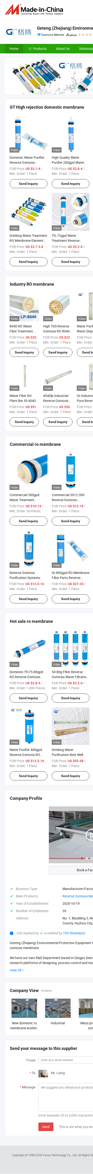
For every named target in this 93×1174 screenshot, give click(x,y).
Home (14, 48)
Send (46, 1126)
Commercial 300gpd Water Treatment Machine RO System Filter (28, 500)
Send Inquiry (28, 184)
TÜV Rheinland (74, 933)
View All (15, 970)
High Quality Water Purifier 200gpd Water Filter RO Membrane (68, 162)
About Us (63, 48)
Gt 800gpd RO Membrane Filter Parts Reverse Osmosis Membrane (70, 577)
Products (39, 48)
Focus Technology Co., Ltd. (60, 1155)
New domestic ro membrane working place (24, 1028)
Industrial (58, 1023)
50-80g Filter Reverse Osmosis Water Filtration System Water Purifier (70, 677)
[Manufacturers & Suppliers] (35, 9)
